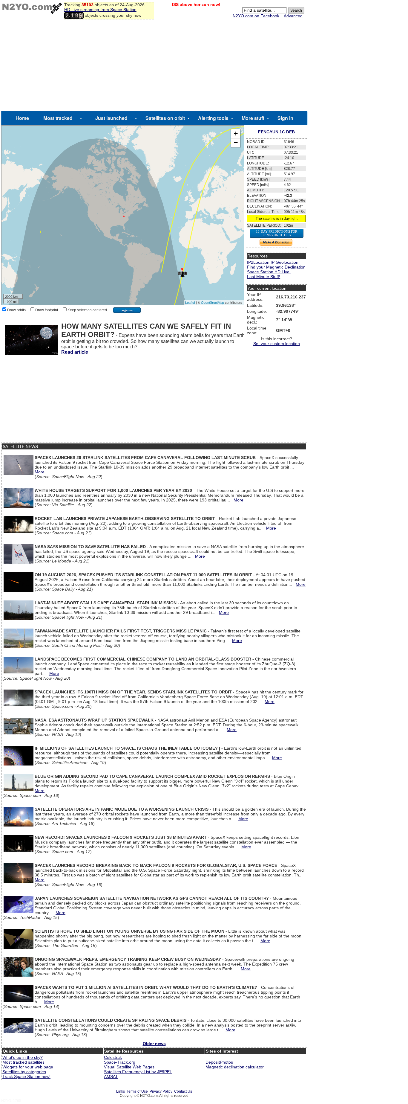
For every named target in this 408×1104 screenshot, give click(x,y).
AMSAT (111, 1076)
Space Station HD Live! (269, 271)
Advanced (293, 15)
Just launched (111, 118)
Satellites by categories (24, 1071)
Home (22, 118)
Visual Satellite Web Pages (129, 1067)
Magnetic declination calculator (234, 1067)
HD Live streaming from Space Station (100, 9)
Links (120, 1091)
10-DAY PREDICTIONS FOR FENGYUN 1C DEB (276, 233)
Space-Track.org (119, 1062)
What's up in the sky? (22, 1057)
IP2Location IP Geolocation (272, 262)
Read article (74, 352)
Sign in (285, 118)
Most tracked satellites (23, 1062)
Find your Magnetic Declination (276, 267)
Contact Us (183, 1091)
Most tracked (58, 118)
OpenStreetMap (212, 302)
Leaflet (190, 302)
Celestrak (113, 1057)
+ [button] (236, 133)
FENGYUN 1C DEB (276, 131)
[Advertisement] (154, 66)
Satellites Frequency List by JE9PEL (138, 1071)
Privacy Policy (161, 1091)
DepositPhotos (219, 1062)
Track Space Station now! (26, 1076)
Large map (126, 310)
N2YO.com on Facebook (256, 15)
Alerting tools (213, 118)
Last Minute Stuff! (263, 276)
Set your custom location (276, 343)
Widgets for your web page (27, 1067)
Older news (154, 1043)
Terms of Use (137, 1091)
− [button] (236, 143)
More (40, 471)
